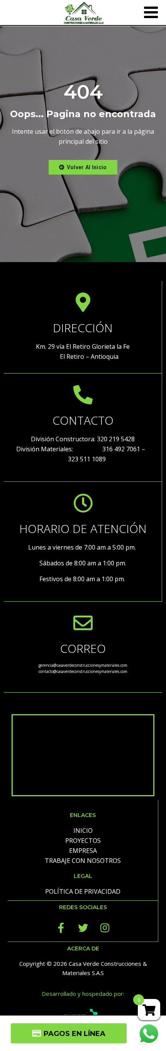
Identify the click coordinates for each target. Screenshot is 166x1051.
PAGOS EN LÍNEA (74, 1033)
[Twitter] (83, 928)
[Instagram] (105, 928)
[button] (83, 167)
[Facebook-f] (61, 928)
